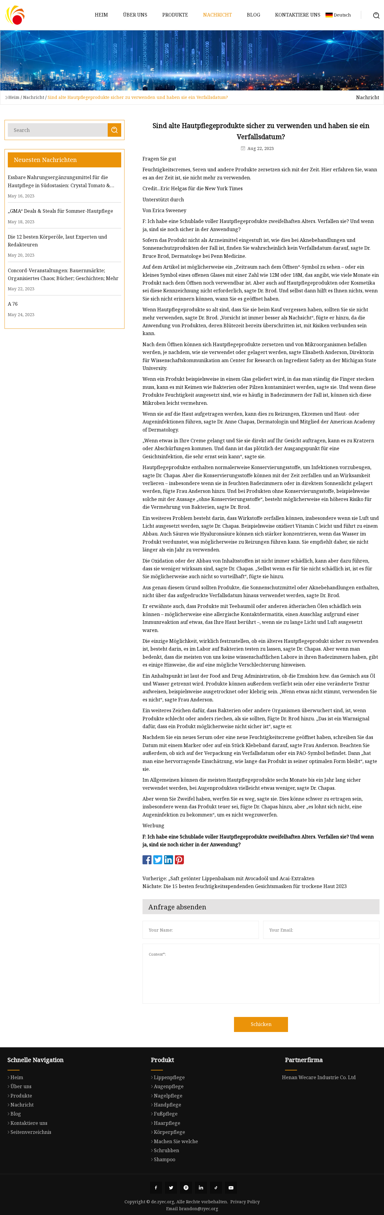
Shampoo (164, 1159)
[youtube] (231, 1188)
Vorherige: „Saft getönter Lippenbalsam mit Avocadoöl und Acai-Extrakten (228, 878)
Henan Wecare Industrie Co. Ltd (319, 1077)
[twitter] (171, 1188)
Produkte (175, 14)
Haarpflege (167, 1123)
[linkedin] (201, 1188)
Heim (101, 14)
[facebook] (156, 1188)
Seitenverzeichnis (30, 1132)
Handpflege (167, 1104)
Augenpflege (169, 1086)
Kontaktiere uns (297, 14)
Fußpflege (166, 1113)
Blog (253, 14)
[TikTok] (216, 1188)
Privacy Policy (245, 1201)
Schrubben (166, 1150)
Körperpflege (169, 1132)
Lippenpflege (169, 1077)
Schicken (261, 1024)
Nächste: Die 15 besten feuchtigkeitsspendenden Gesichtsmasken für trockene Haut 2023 (244, 886)
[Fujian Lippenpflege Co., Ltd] (15, 15)
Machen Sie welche (176, 1141)
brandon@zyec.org (198, 1208)
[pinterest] (186, 1188)
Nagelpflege (168, 1095)
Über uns (135, 14)
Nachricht (217, 14)
